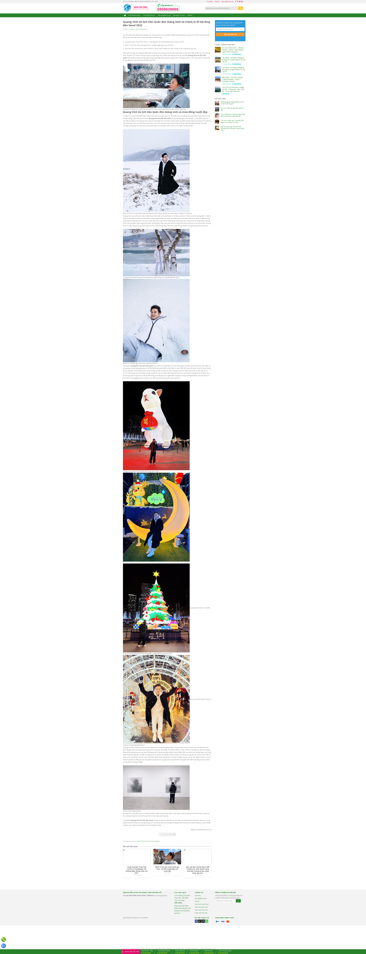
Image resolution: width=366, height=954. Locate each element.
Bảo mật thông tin (191, 948)
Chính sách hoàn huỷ (201, 910)
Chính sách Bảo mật (201, 913)
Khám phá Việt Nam (181, 906)
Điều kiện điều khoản (158, 948)
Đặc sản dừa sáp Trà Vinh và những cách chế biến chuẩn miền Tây (232, 128)
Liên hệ (217, 1)
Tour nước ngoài (149, 15)
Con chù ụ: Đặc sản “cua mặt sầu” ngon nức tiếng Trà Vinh (232, 121)
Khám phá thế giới (180, 908)
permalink (157, 841)
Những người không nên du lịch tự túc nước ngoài (232, 103)
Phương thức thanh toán (175, 948)
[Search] (240, 8)
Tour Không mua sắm (182, 895)
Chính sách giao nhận (201, 907)
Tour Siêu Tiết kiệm (181, 898)
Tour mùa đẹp (179, 900)
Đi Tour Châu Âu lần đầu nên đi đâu (232, 109)
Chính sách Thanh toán (208, 948)
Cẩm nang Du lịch (178, 15)
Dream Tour (143, 29)
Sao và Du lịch (141, 841)
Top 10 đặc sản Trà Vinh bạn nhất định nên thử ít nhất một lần (233, 115)
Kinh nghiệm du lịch (227, 1)
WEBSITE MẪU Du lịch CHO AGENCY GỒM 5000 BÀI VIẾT (142, 892)
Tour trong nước (134, 15)
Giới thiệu (210, 1)
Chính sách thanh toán (202, 904)
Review (190, 15)
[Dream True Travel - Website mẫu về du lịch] (136, 8)
